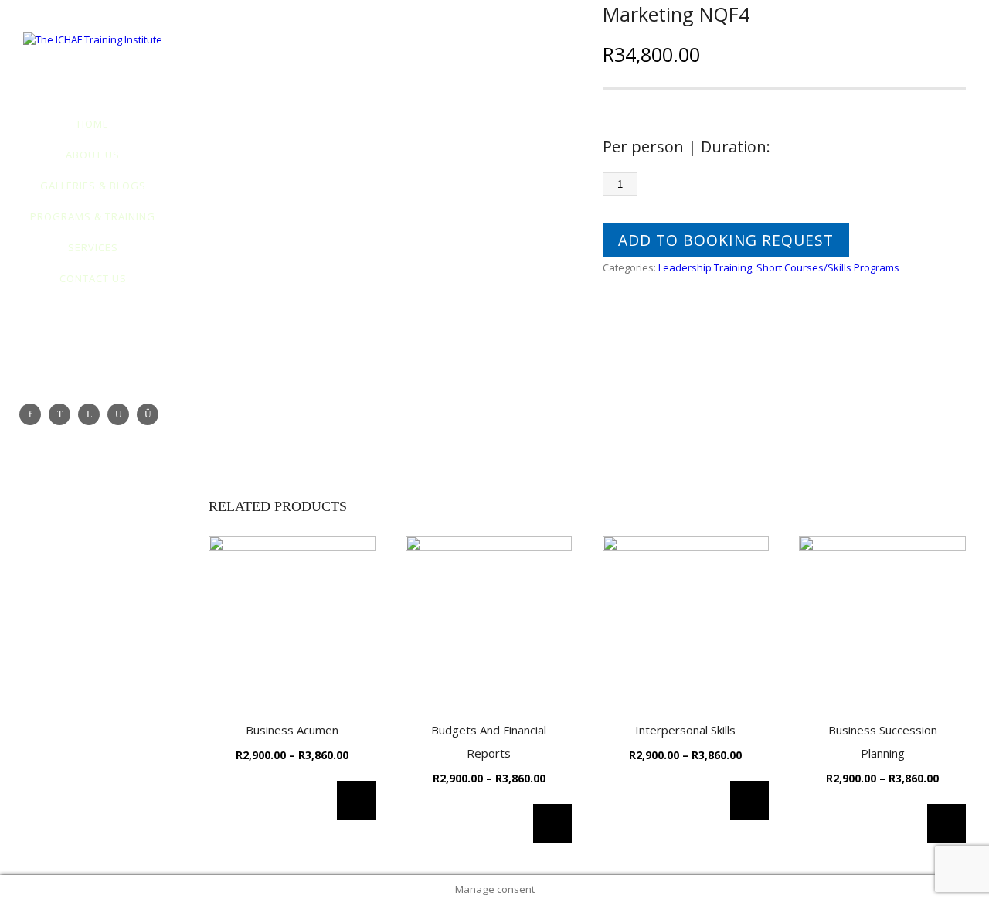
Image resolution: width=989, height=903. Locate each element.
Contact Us (93, 278)
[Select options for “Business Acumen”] (356, 800)
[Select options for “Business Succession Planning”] (946, 823)
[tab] (638, 349)
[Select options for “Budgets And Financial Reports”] (552, 823)
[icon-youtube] (122, 414)
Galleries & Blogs (93, 186)
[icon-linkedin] (92, 414)
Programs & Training (92, 216)
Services (93, 247)
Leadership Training (705, 267)
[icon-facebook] (34, 414)
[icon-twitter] (63, 414)
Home (93, 124)
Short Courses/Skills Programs (827, 267)
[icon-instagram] (151, 414)
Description (631, 346)
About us (93, 155)
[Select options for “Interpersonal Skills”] (749, 800)
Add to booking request (726, 240)
